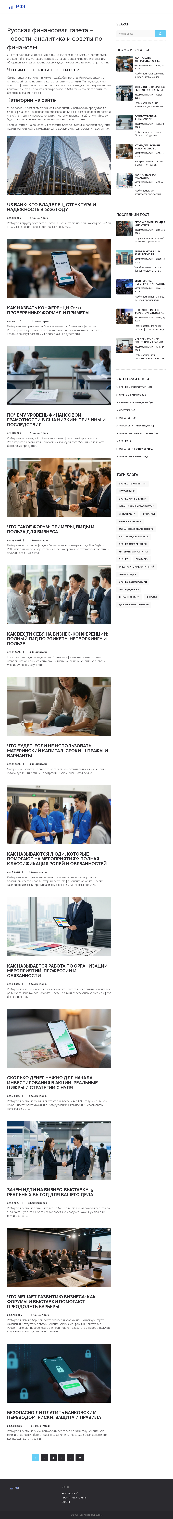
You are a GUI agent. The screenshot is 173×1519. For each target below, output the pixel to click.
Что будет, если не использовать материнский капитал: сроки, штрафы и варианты (57, 750)
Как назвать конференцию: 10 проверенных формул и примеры (48, 310)
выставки (141, 559)
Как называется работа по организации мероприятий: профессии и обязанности (57, 970)
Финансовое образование (138, 433)
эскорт (66, 1502)
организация (127, 574)
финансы (149, 514)
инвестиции (127, 514)
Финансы (127, 418)
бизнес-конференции (133, 582)
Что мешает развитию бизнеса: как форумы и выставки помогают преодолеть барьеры (51, 1301)
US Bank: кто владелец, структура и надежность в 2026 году (51, 207)
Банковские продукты (136, 402)
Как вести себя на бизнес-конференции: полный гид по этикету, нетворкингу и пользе (57, 639)
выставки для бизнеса (134, 536)
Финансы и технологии (136, 449)
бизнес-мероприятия (133, 544)
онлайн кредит (129, 597)
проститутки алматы (74, 1497)
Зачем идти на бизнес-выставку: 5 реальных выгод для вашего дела (50, 1192)
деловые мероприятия (134, 604)
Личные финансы (132, 395)
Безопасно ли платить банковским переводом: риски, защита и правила (54, 1415)
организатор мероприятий (136, 567)
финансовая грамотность (136, 529)
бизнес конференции (132, 499)
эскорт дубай (70, 1493)
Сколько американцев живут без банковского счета (149, 225)
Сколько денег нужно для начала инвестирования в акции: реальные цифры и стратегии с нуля (52, 1082)
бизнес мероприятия (132, 483)
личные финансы (130, 521)
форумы (151, 597)
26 (79, 1457)
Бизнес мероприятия (135, 387)
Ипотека (127, 410)
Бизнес (125, 441)
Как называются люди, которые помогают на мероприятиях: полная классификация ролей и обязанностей (57, 859)
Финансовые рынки (133, 456)
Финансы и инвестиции (136, 425)
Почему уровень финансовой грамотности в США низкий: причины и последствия (56, 420)
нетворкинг (126, 491)
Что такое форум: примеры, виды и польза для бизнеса (50, 529)
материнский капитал (133, 551)
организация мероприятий (136, 506)
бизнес (123, 559)
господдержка (129, 589)
